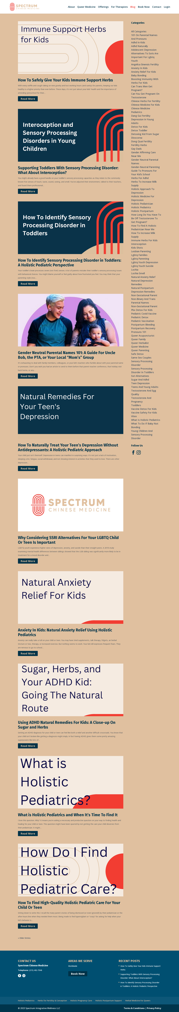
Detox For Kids (139, 126)
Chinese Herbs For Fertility (145, 101)
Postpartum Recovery (143, 328)
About (71, 7)
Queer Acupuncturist (142, 335)
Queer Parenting (140, 350)
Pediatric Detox (139, 317)
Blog (132, 7)
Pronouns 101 (138, 331)
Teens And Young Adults (144, 386)
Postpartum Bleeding (143, 324)
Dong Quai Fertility (141, 141)
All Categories (138, 31)
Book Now (144, 7)
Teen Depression (140, 383)
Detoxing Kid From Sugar (145, 134)
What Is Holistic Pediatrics (145, 419)
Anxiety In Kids (139, 68)
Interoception (138, 244)
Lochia (134, 269)
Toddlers (136, 405)
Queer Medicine (86, 7)
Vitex (134, 416)
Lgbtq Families (139, 255)
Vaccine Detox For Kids (144, 408)
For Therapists (119, 7)
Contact (156, 7)
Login (167, 7)
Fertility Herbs (139, 145)
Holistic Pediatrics (141, 207)
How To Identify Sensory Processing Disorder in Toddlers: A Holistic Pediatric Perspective (69, 262)
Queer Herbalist (140, 342)
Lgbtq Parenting (140, 258)
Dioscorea (136, 137)
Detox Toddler (139, 130)
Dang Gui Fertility (140, 115)
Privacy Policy (154, 1008)
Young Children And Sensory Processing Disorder (142, 434)
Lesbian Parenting (141, 251)
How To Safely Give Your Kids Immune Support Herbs (65, 80)
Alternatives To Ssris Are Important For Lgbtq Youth (144, 57)
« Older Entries (24, 938)
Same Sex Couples (141, 357)
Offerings (103, 7)
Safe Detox (137, 353)
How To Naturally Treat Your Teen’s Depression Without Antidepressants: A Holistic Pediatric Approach (68, 447)
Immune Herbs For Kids (144, 240)
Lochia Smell (138, 273)
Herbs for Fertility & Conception (52, 1000)
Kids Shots (137, 247)
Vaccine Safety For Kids (144, 412)
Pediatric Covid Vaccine (143, 313)
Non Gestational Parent (144, 295)
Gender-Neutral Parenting (145, 167)
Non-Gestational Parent (144, 306)
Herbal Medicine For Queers (137, 1000)
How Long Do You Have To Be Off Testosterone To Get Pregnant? (146, 218)
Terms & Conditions (134, 1008)
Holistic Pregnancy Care (81, 1000)
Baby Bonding (138, 75)
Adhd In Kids (138, 42)
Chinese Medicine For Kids (145, 104)
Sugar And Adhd (140, 379)
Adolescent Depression (143, 49)
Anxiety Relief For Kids (143, 71)
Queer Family (138, 339)
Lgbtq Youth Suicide (142, 266)
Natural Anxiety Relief (143, 277)
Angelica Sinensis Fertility (145, 64)
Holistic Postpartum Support (108, 1000)
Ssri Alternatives (140, 375)
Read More (28, 99)
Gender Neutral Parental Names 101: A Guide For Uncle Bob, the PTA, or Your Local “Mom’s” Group (66, 355)
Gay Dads (136, 148)
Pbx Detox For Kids (142, 310)
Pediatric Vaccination (142, 320)
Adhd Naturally (139, 46)
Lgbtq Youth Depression (144, 262)
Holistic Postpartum (142, 211)
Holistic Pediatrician (142, 203)
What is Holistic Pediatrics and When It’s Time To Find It (68, 815)
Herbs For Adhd (140, 178)
